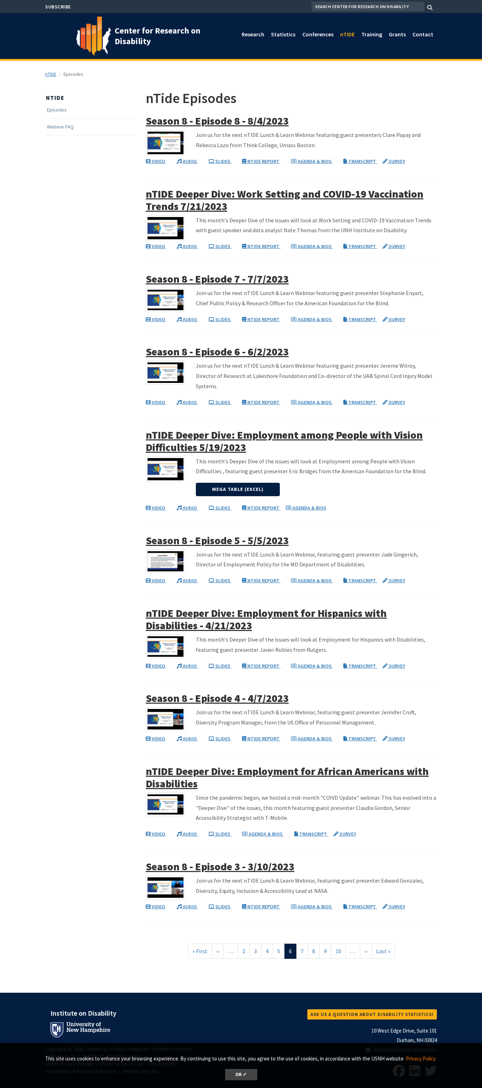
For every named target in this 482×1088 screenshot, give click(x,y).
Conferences (317, 34)
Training (371, 34)
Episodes (57, 110)
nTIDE (347, 34)
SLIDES (222, 161)
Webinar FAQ (60, 127)
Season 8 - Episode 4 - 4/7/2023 (217, 698)
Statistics (283, 34)
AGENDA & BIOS (315, 161)
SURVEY (396, 161)
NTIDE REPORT (263, 161)
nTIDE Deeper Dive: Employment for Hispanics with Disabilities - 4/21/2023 (266, 619)
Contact (422, 34)
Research (253, 34)
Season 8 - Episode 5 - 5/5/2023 (217, 540)
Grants (397, 34)
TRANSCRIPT (362, 161)
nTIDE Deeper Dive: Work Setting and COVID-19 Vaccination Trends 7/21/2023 (284, 200)
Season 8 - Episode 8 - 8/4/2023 (217, 120)
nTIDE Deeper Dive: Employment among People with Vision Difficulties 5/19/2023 (284, 441)
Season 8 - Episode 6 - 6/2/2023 (217, 351)
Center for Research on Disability (157, 36)
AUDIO (190, 161)
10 (341, 951)
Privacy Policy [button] (421, 1058)
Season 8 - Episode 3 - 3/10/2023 (220, 866)
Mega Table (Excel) (238, 489)
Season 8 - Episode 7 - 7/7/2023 (217, 278)
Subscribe (58, 7)
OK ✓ (241, 1074)
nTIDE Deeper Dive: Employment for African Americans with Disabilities (287, 777)
